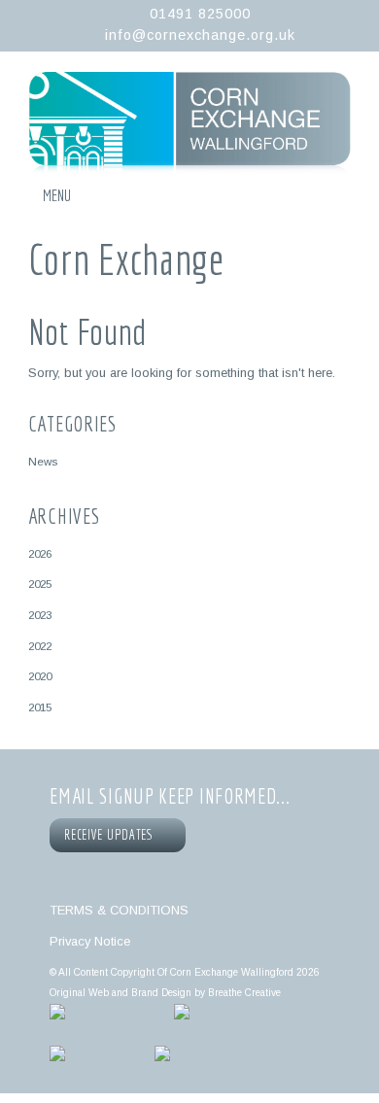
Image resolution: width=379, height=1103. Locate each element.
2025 (40, 583)
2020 (40, 676)
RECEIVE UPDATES (111, 835)
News (42, 461)
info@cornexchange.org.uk (200, 35)
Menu (57, 195)
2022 (40, 645)
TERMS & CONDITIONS (119, 910)
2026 (40, 553)
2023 (40, 614)
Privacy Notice (90, 941)
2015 (40, 707)
